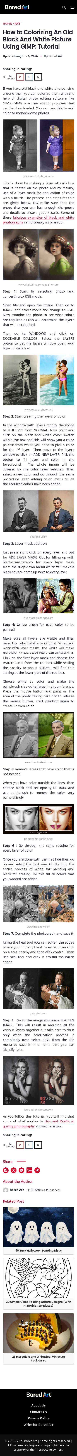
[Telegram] (37, 1170)
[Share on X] (38, 77)
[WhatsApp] (21, 1170)
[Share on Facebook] (29, 77)
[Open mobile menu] (72, 7)
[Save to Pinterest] (20, 77)
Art (17, 23)
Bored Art (56, 56)
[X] (13, 1170)
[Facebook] (6, 1170)
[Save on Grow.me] (46, 77)
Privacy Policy (38, 1418)
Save (30, 1170)
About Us (38, 1405)
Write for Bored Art (38, 1425)
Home (7, 23)
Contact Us (38, 1412)
